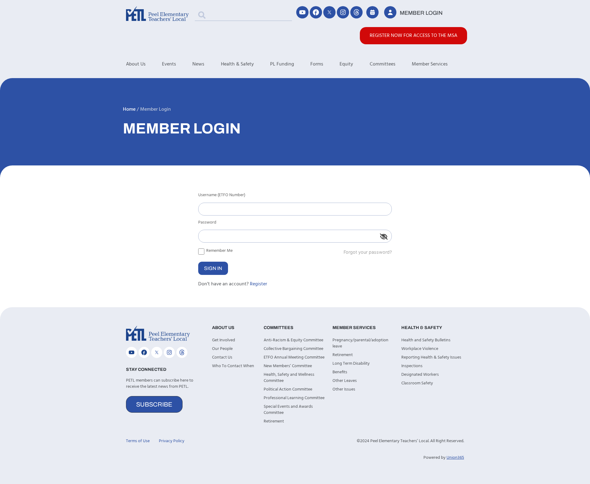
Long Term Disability (351, 363)
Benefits (339, 372)
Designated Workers (420, 374)
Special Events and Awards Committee (288, 409)
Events (169, 64)
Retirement (274, 421)
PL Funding (282, 64)
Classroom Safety (417, 383)
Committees (382, 64)
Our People (222, 348)
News (198, 64)
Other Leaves (344, 380)
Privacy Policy (171, 441)
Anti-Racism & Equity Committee (293, 340)
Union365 (455, 457)
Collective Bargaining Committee (293, 348)
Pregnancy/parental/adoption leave (360, 343)
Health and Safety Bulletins (425, 340)
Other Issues (343, 389)
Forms (316, 64)
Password (207, 223)
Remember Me (219, 251)
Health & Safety (237, 64)
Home (129, 109)
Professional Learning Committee (294, 398)
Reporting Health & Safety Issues (431, 357)
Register (258, 284)
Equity (346, 64)
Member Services (430, 64)
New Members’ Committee (288, 366)
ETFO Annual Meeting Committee (294, 357)
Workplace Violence (419, 348)
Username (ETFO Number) (221, 196)
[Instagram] (343, 12)
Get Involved (223, 340)
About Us (136, 64)
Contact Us (222, 357)
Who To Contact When (233, 366)
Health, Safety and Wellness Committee (289, 377)
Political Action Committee (288, 389)
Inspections (412, 366)
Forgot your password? (368, 252)
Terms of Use (138, 441)
